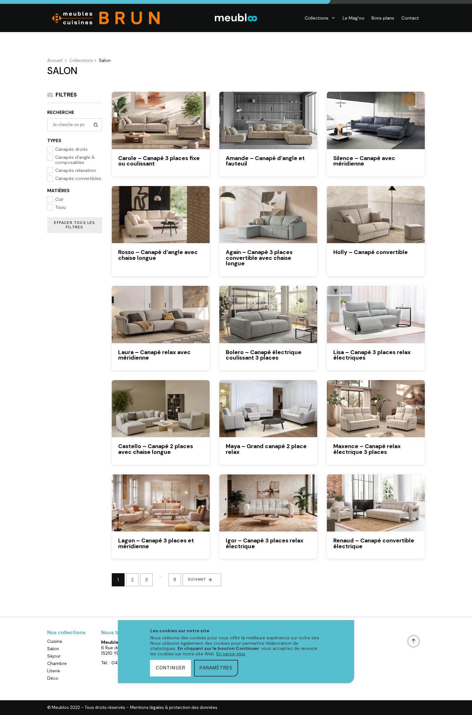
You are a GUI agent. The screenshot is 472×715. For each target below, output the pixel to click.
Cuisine (54, 641)
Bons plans (382, 18)
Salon (53, 648)
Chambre (57, 663)
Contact (410, 18)
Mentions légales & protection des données (173, 707)
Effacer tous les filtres (74, 225)
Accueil (54, 60)
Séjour (54, 656)
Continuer (171, 668)
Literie (53, 671)
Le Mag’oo (353, 18)
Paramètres (215, 668)
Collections (316, 18)
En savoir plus (230, 654)
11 (174, 580)
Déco (52, 678)
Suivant (197, 579)
